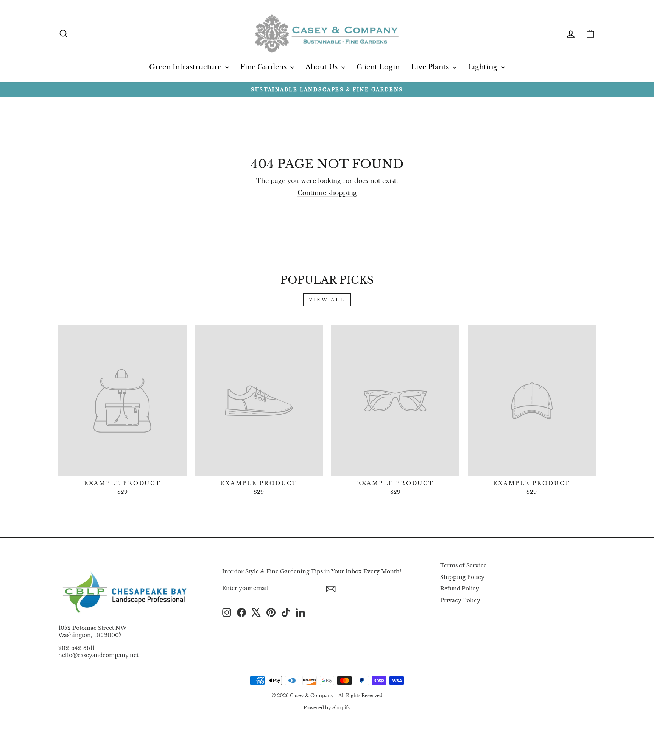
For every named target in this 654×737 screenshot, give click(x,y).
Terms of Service (463, 565)
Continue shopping (327, 193)
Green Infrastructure (186, 67)
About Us (322, 67)
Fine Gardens (264, 67)
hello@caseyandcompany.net (98, 655)
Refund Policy (459, 589)
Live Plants (431, 67)
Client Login (378, 67)
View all (327, 300)
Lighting (483, 67)
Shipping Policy (462, 577)
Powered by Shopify (327, 707)
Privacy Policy (460, 600)
